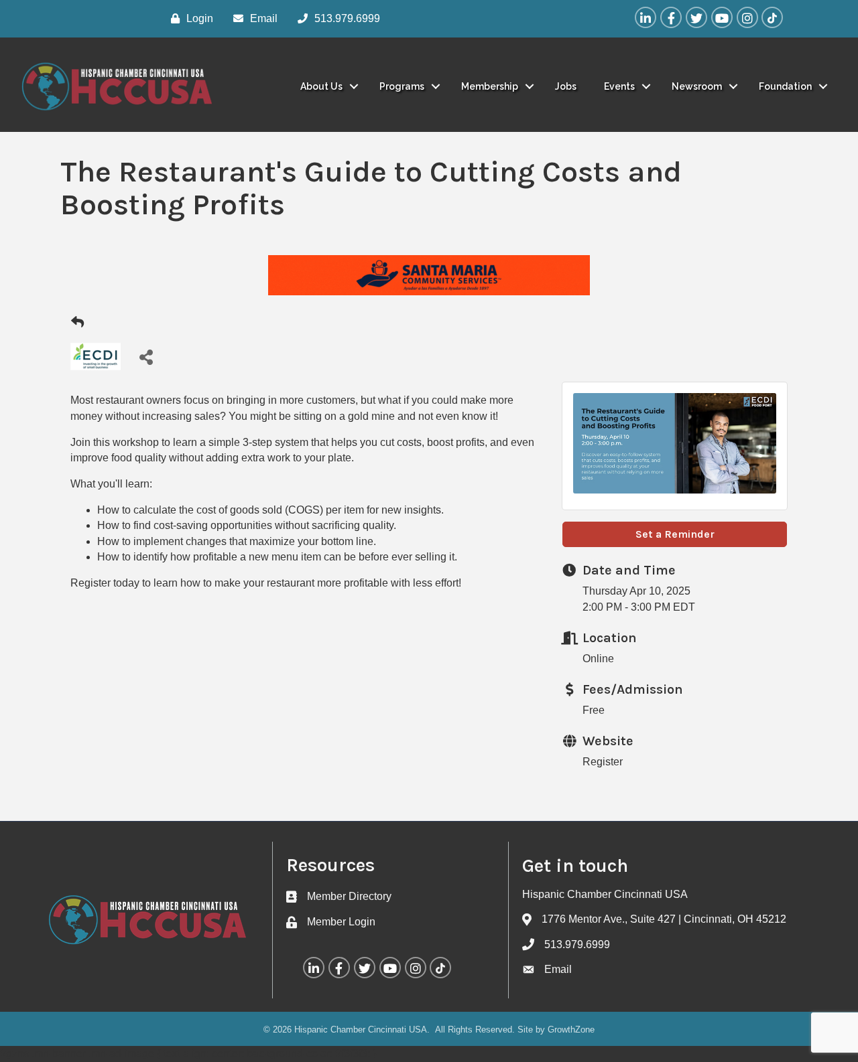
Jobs (565, 86)
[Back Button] (77, 322)
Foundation (785, 86)
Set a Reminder (675, 534)
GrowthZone (571, 1030)
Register (603, 761)
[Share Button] (146, 357)
